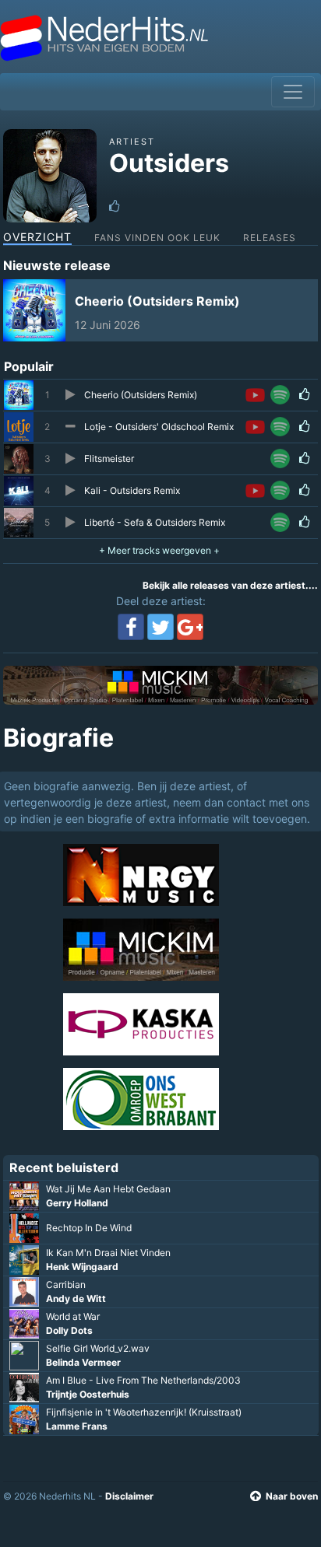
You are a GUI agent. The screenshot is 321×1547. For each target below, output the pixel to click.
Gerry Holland (77, 1203)
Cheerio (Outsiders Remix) (157, 301)
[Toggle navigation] (293, 91)
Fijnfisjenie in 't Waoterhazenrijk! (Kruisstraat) (144, 1412)
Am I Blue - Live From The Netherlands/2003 (143, 1380)
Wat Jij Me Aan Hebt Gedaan (108, 1189)
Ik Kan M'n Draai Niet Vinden (108, 1252)
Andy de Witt (76, 1298)
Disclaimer (129, 1496)
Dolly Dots (69, 1330)
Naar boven (292, 1496)
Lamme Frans (77, 1426)
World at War (73, 1316)
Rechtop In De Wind (89, 1228)
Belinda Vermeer (83, 1362)
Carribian (66, 1284)
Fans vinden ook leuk (157, 237)
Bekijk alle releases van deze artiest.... (230, 585)
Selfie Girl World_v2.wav (98, 1348)
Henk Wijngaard (82, 1266)
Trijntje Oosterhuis (87, 1394)
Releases (269, 237)
